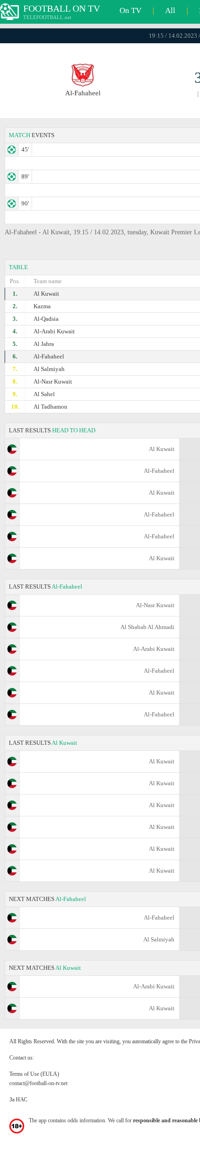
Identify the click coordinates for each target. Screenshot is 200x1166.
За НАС (18, 1099)
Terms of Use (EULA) (34, 1074)
